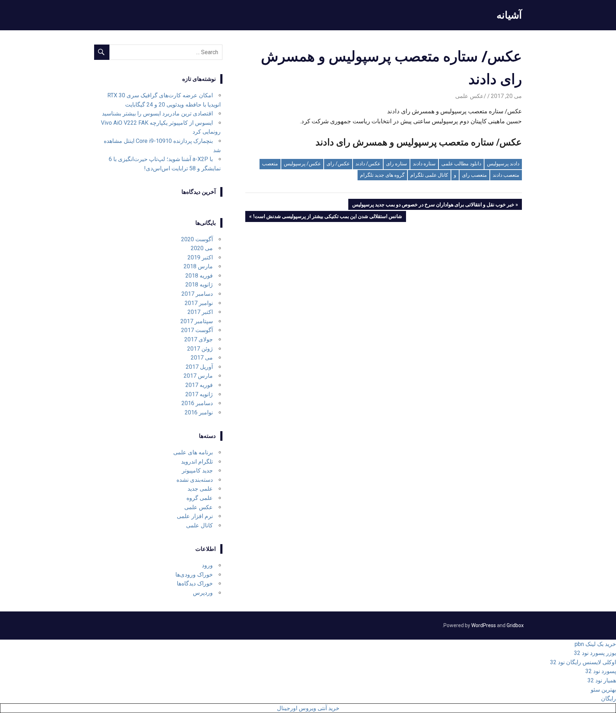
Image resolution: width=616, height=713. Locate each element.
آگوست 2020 (197, 239)
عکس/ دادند (367, 163)
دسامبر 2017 (197, 293)
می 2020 (202, 248)
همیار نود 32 (601, 680)
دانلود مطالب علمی (461, 163)
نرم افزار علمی (195, 516)
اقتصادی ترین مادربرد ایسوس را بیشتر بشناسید (157, 113)
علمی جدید (200, 488)
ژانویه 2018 (199, 284)
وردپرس (203, 592)
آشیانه (509, 14)
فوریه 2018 (199, 275)
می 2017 (202, 357)
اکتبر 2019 (200, 257)
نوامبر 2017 (199, 303)
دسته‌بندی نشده (194, 479)
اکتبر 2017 (200, 312)
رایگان (608, 698)
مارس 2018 (198, 266)
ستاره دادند (424, 163)
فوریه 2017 (199, 385)
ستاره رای (396, 163)
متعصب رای (474, 175)
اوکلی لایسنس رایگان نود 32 (583, 662)
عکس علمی (469, 96)
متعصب (270, 163)
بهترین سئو (603, 689)
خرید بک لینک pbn (595, 644)
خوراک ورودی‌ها (194, 574)
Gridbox (515, 625)
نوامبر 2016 (199, 412)
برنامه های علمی (193, 452)
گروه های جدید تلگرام (382, 175)
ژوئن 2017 (200, 348)
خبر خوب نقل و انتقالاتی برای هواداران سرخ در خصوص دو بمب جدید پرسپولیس (433, 205)
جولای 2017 (198, 339)
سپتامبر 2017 (196, 321)
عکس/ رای (338, 163)
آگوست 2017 (197, 330)
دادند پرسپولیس (503, 163)
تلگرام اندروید (197, 461)
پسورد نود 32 (600, 671)
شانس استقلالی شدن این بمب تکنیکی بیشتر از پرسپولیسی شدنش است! (327, 217)
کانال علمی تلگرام (429, 175)
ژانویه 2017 (199, 394)
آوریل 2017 (199, 366)
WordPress (483, 625)
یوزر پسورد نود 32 (595, 653)
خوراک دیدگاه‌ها (195, 583)
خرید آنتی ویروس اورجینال (308, 708)
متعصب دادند (506, 175)
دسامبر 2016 (197, 403)
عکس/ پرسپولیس (302, 163)
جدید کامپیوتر (197, 470)
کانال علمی (199, 525)
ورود (207, 565)
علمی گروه (199, 498)
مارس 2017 (198, 375)
